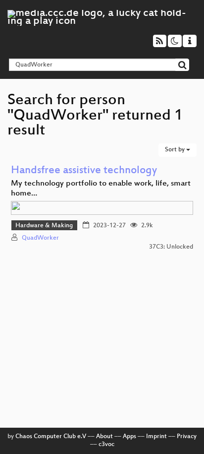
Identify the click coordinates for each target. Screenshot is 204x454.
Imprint (156, 436)
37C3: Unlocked (171, 247)
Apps (129, 436)
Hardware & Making (44, 225)
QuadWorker (40, 238)
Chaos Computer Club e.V (50, 436)
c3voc (106, 444)
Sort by (175, 149)
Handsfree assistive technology (84, 171)
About (104, 436)
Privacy (187, 436)
